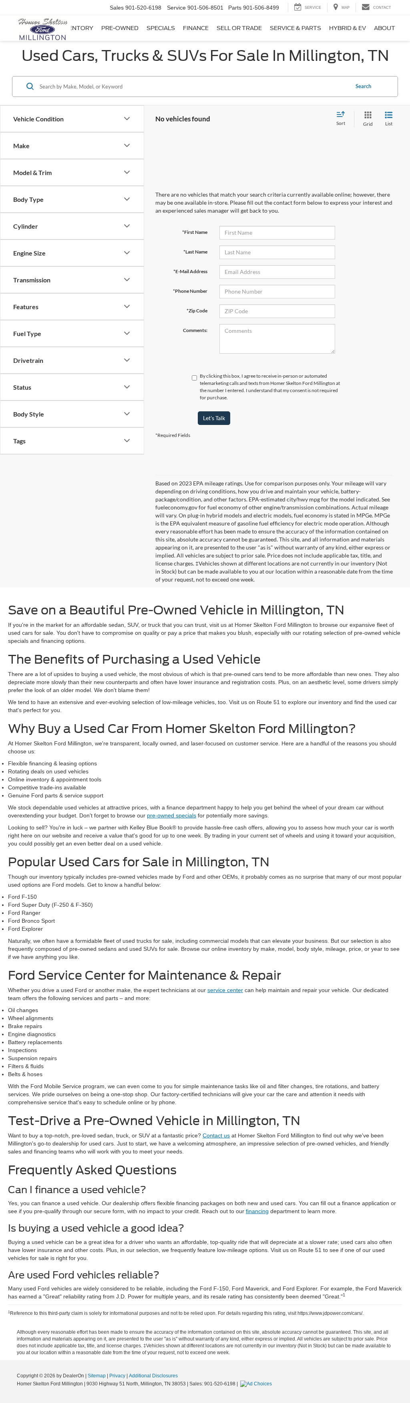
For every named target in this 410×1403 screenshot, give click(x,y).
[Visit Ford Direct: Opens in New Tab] (257, 1384)
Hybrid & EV (347, 28)
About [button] (384, 28)
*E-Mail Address (190, 271)
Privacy (117, 1376)
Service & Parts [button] (295, 28)
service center (225, 990)
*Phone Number (190, 291)
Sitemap (97, 1376)
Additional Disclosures (153, 1376)
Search (363, 86)
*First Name (194, 232)
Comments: (195, 330)
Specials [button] (161, 28)
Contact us (216, 1135)
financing (257, 1211)
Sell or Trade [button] (239, 28)
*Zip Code (197, 311)
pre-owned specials (171, 815)
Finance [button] (196, 28)
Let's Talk (214, 418)
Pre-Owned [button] (120, 28)
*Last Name (195, 252)
